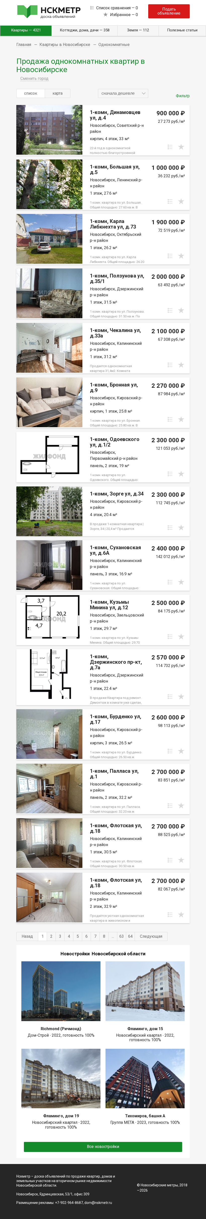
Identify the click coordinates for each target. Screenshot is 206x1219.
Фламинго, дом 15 (145, 1028)
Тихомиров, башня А (145, 1116)
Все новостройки (103, 1146)
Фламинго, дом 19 (61, 1116)
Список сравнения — (117, 8)
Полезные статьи (182, 30)
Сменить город (34, 78)
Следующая (151, 936)
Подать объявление (169, 11)
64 (130, 936)
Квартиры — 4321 (26, 30)
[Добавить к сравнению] (170, 146)
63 (121, 936)
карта (58, 93)
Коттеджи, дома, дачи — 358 (85, 30)
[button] (123, 93)
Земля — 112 (138, 30)
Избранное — (124, 14)
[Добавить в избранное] (181, 146)
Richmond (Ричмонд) (61, 1028)
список (30, 93)
